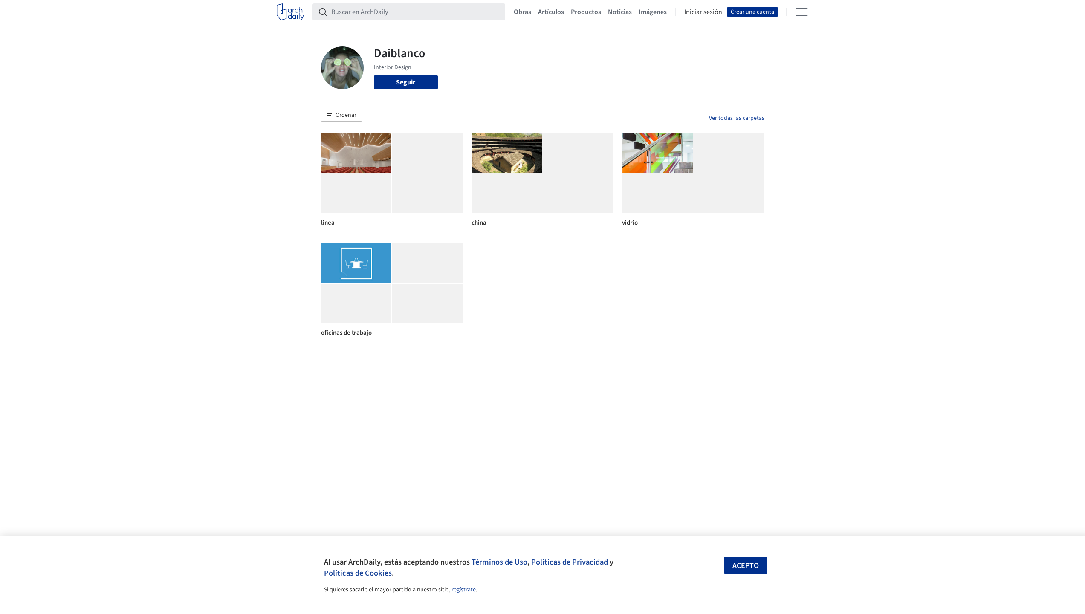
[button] (341, 116)
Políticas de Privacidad (569, 562)
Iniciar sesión (703, 12)
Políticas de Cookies (358, 573)
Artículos (551, 12)
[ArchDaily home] (290, 11)
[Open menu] (802, 12)
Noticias (620, 12)
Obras (522, 12)
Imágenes (653, 12)
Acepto (745, 565)
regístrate (463, 589)
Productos (586, 12)
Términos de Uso (499, 562)
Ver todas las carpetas (736, 118)
